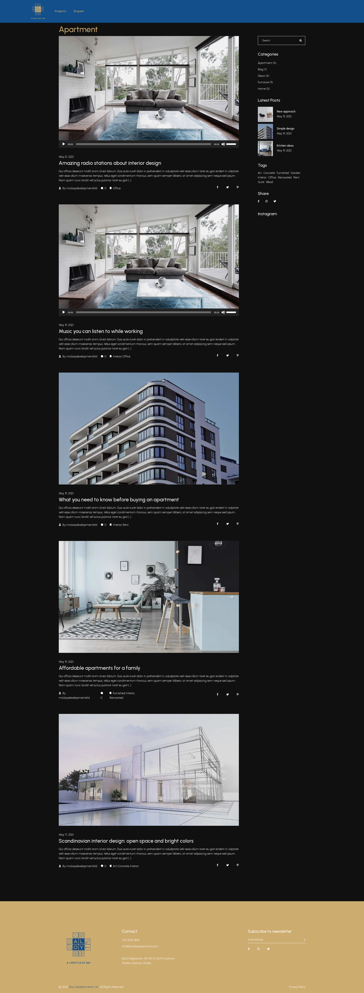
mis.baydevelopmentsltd (81, 188)
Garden (295, 173)
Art (115, 866)
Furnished (119, 693)
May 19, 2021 (66, 325)
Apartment (265, 63)
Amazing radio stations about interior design (110, 163)
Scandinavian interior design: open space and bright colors (126, 841)
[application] (149, 144)
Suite (261, 182)
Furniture (263, 82)
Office (117, 188)
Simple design (285, 128)
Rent (126, 525)
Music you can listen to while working (101, 331)
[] (304, 939)
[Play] (64, 144)
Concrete (123, 866)
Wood (269, 182)
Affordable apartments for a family (99, 668)
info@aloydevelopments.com (140, 946)
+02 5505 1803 (130, 940)
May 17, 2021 (66, 834)
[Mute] (223, 144)
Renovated (116, 697)
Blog (260, 69)
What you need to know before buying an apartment (119, 499)
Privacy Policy (297, 987)
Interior (117, 356)
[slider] (231, 143)
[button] (66, 597)
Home (262, 88)
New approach (286, 111)
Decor (261, 76)
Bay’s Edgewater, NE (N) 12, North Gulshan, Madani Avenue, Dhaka (148, 961)
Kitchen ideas (285, 145)
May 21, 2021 (66, 157)
